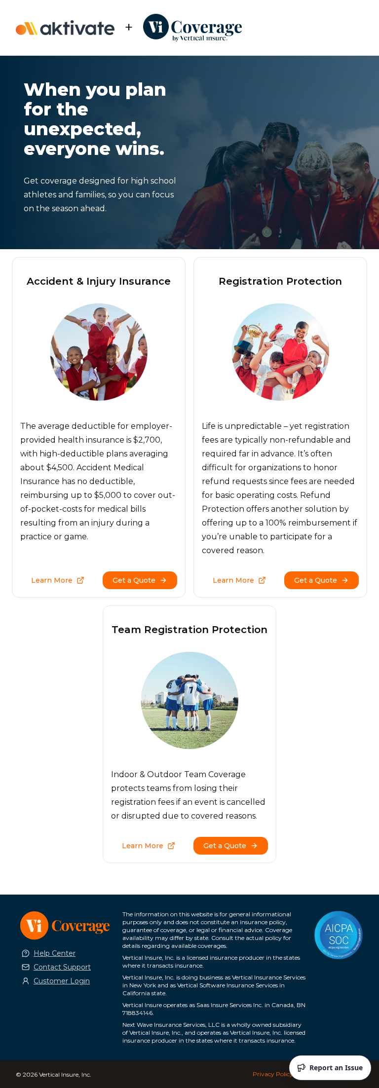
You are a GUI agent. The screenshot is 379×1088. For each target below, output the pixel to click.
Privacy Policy (273, 1074)
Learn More (52, 580)
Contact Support (62, 967)
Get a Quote (134, 580)
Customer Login (62, 980)
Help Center (55, 953)
